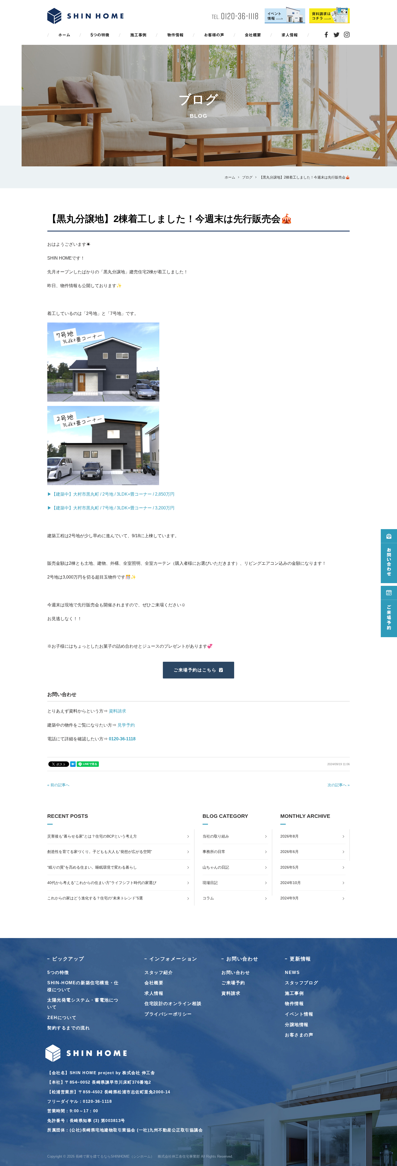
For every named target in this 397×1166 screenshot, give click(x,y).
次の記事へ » (339, 785)
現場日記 (210, 883)
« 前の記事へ (58, 785)
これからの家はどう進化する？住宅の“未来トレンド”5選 (95, 898)
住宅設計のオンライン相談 (172, 1003)
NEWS (292, 972)
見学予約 (126, 725)
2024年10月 (290, 883)
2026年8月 (289, 836)
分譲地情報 (297, 1024)
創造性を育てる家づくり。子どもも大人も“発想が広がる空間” (99, 851)
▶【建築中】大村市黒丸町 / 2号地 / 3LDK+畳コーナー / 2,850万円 (110, 494)
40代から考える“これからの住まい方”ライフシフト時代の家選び (101, 883)
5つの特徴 (58, 972)
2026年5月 (289, 867)
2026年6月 (289, 851)
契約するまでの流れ (68, 1028)
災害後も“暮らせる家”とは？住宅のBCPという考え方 (92, 836)
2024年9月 (289, 898)
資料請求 (117, 711)
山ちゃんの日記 (216, 867)
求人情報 (153, 993)
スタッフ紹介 (158, 972)
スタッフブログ (301, 982)
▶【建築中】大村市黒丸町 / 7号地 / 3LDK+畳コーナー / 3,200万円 (110, 508)
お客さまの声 (299, 1035)
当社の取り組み (216, 836)
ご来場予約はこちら (195, 670)
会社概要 (153, 982)
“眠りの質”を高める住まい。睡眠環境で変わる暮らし (92, 867)
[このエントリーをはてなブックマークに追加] (73, 764)
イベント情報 (299, 1014)
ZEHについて (61, 1017)
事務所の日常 (214, 851)
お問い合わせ (235, 972)
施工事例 (294, 993)
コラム (208, 898)
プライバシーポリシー (168, 1014)
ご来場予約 (233, 982)
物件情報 (294, 1003)
